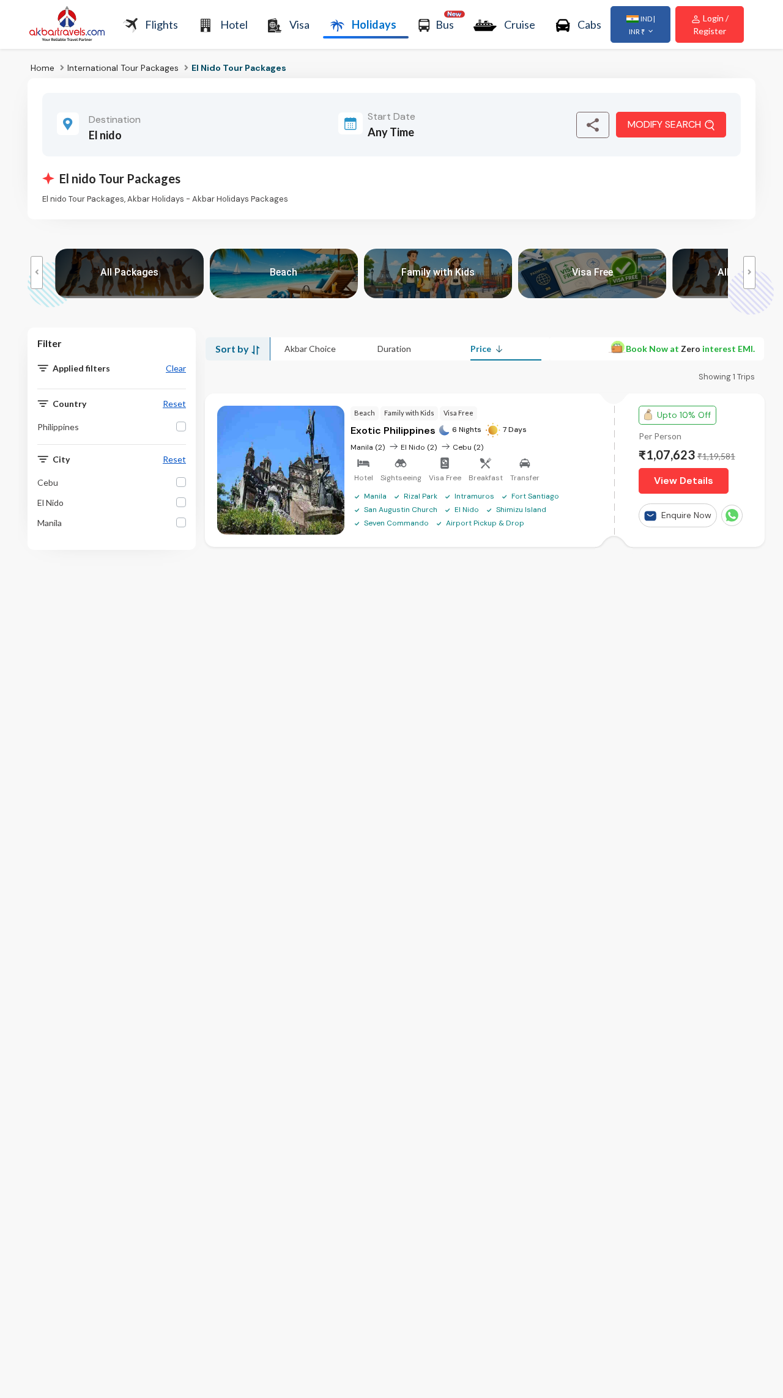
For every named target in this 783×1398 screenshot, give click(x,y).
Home (42, 68)
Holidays (374, 24)
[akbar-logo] (67, 25)
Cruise (519, 24)
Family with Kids (409, 413)
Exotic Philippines (394, 430)
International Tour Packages (123, 68)
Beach (364, 413)
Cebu (47, 482)
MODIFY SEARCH (664, 124)
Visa (299, 24)
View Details (683, 480)
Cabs (589, 24)
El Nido (50, 502)
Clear (176, 368)
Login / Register (711, 24)
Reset (174, 404)
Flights (161, 24)
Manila (49, 523)
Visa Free (458, 413)
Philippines (58, 427)
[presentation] (37, 272)
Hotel (234, 24)
